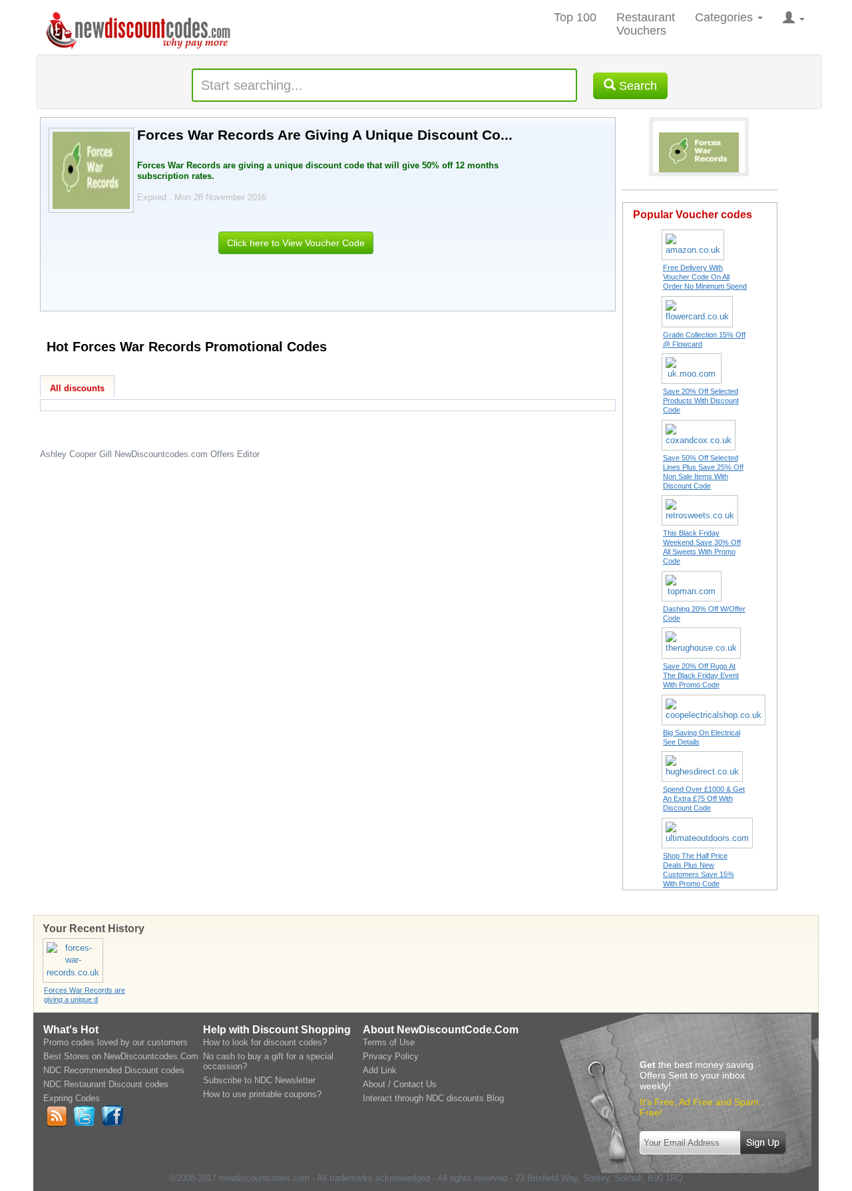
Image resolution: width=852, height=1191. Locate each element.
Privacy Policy (391, 1056)
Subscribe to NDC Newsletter (259, 1080)
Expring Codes (71, 1098)
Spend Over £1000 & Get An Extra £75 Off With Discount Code (704, 798)
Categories (725, 17)
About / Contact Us (400, 1084)
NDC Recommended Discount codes (113, 1070)
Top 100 (575, 17)
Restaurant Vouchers (645, 24)
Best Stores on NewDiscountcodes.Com (120, 1056)
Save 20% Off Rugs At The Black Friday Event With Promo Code (701, 675)
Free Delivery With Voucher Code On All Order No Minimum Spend (705, 276)
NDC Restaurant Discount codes (105, 1084)
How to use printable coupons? (262, 1094)
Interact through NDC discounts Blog (433, 1098)
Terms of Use (389, 1042)
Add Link (380, 1070)
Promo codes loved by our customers (115, 1042)
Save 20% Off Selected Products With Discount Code (701, 400)
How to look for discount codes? (265, 1042)
